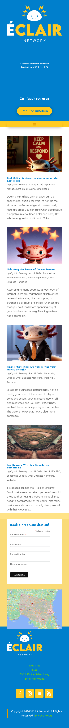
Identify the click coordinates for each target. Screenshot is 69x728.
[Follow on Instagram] (30, 693)
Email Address (18, 534)
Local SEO (49, 471)
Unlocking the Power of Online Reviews (31, 269)
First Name (15, 544)
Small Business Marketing (35, 188)
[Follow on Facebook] (20, 693)
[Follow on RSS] (49, 693)
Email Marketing (35, 678)
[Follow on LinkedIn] (39, 693)
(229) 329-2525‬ (37, 99)
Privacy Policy (43, 715)
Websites (12, 480)
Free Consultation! (34, 111)
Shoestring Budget (37, 277)
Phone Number (18, 554)
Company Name (18, 564)
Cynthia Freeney (18, 184)
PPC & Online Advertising (34, 674)
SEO (24, 277)
